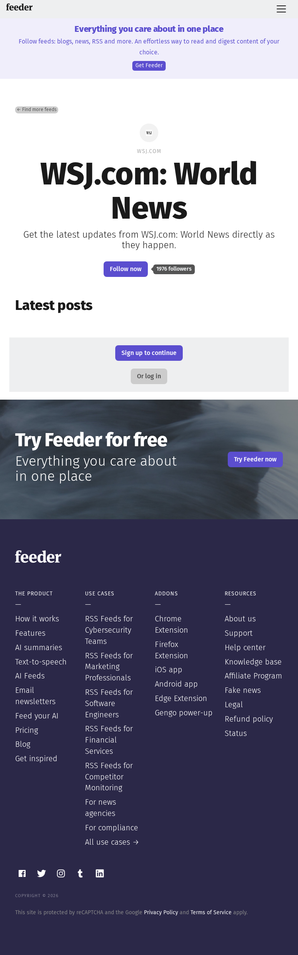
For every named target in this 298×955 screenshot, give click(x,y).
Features (30, 633)
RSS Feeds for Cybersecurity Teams (109, 630)
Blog (22, 744)
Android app (176, 684)
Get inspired (36, 759)
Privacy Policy (161, 912)
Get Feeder (149, 65)
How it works (37, 619)
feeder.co (19, 6)
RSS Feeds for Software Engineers (109, 704)
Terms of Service (211, 912)
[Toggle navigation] (281, 9)
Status (236, 734)
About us (240, 619)
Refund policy (249, 719)
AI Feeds (30, 676)
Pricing (26, 730)
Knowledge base (253, 662)
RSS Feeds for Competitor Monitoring (109, 777)
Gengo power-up (184, 713)
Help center (245, 648)
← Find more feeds (37, 110)
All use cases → (112, 842)
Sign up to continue (149, 353)
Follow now (126, 269)
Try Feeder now (255, 459)
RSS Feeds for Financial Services (109, 740)
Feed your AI (37, 716)
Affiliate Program (253, 676)
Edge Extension (181, 699)
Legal (234, 705)
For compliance (111, 828)
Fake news (243, 690)
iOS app (168, 670)
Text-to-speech (41, 662)
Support (239, 633)
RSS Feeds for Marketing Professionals (109, 667)
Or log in (149, 376)
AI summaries (38, 648)
